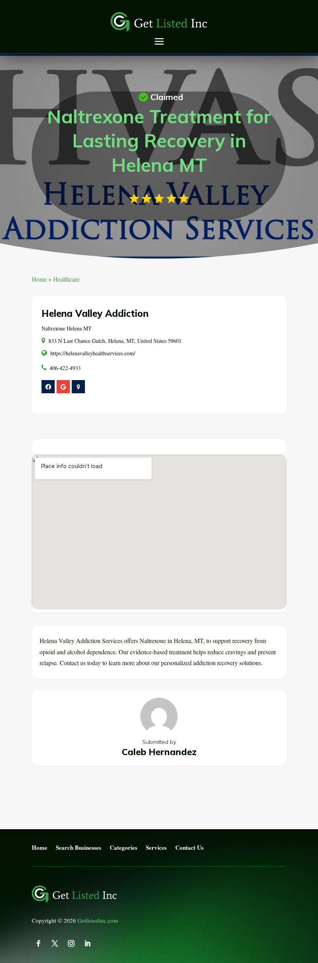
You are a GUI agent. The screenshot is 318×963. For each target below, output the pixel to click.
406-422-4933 (65, 368)
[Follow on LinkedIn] (87, 943)
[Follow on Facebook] (38, 943)
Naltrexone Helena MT (66, 328)
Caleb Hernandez (159, 751)
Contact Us (189, 848)
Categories (123, 848)
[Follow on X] (54, 943)
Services (156, 848)
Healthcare (66, 279)
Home (39, 279)
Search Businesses (78, 848)
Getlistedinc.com (98, 920)
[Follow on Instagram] (71, 943)
